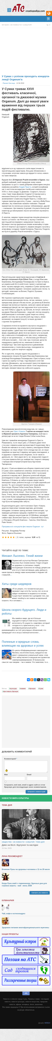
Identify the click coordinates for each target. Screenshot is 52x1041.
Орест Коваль (19, 431)
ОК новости (16, 25)
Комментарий (10, 759)
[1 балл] (3, 537)
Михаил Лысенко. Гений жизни (22, 555)
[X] (38, 679)
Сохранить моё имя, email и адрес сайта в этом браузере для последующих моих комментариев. (25, 786)
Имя (6, 775)
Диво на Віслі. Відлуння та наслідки (20, 845)
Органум (32, 688)
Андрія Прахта (25, 187)
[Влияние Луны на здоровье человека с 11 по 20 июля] (26, 863)
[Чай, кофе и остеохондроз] (26, 907)
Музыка (5, 25)
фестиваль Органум (11, 691)
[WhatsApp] (45, 679)
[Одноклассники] (31, 679)
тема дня (40, 842)
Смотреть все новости (40, 893)
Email (29, 775)
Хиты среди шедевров (16, 584)
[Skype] (48, 679)
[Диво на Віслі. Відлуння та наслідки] (26, 824)
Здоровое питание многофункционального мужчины (25, 927)
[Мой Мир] (35, 679)
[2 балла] (5, 537)
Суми (41, 688)
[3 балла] (8, 537)
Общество (7, 842)
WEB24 (47, 1023)
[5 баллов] (13, 537)
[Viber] (42, 679)
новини (23, 688)
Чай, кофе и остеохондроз (13, 913)
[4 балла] (11, 537)
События (27, 25)
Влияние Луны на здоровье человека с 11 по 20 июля (26, 869)
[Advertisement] (26, 50)
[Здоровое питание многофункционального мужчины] (26, 921)
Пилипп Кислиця (9, 83)
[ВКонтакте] (28, 679)
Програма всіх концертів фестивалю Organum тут (23, 526)
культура (13, 688)
